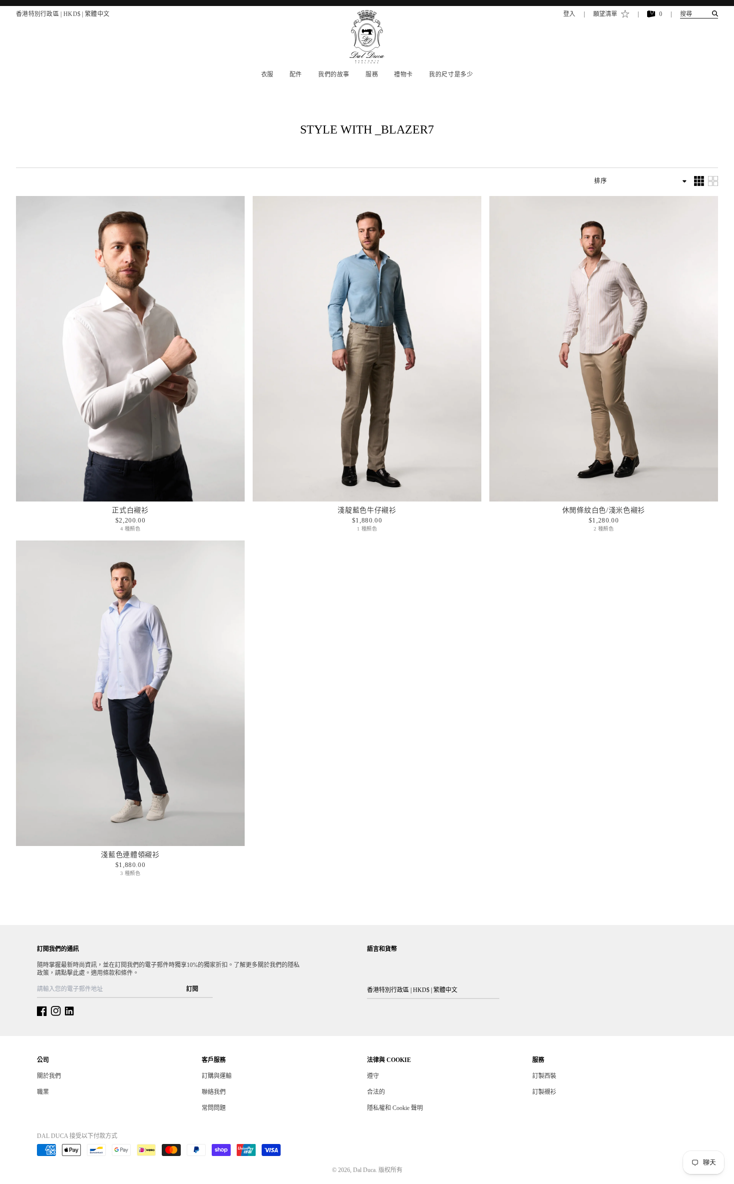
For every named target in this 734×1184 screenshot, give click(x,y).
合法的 (376, 1092)
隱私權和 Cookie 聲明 (395, 1108)
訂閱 (192, 989)
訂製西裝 (544, 1076)
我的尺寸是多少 (451, 74)
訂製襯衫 (544, 1092)
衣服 (267, 74)
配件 (296, 74)
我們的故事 (334, 74)
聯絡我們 (214, 1092)
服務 (372, 74)
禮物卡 (403, 74)
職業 (43, 1092)
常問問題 (214, 1108)
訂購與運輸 (217, 1076)
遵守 (373, 1076)
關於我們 (49, 1076)
